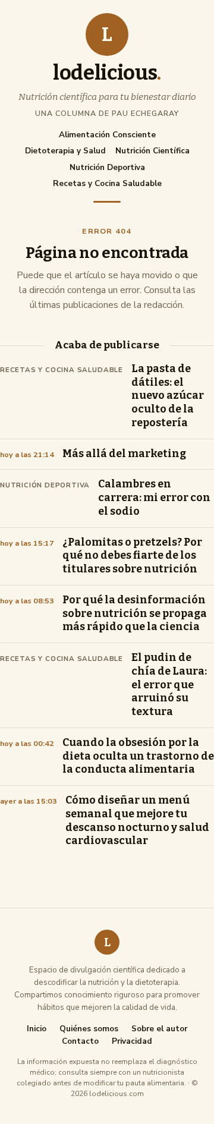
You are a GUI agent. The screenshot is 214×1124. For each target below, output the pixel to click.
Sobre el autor (159, 1029)
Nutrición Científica (152, 150)
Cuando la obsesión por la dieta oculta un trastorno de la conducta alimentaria (138, 756)
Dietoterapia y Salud (65, 150)
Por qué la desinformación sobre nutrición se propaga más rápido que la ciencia (134, 614)
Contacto (80, 1041)
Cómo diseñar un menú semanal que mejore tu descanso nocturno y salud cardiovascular (137, 820)
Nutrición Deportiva (107, 167)
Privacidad (132, 1041)
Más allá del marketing (124, 454)
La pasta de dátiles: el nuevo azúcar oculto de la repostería (167, 396)
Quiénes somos (88, 1029)
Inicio (36, 1029)
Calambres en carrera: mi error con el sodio (154, 498)
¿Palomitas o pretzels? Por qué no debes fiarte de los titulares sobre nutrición (132, 556)
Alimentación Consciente (107, 134)
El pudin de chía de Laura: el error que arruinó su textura (169, 684)
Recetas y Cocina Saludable (107, 183)
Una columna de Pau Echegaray (107, 113)
